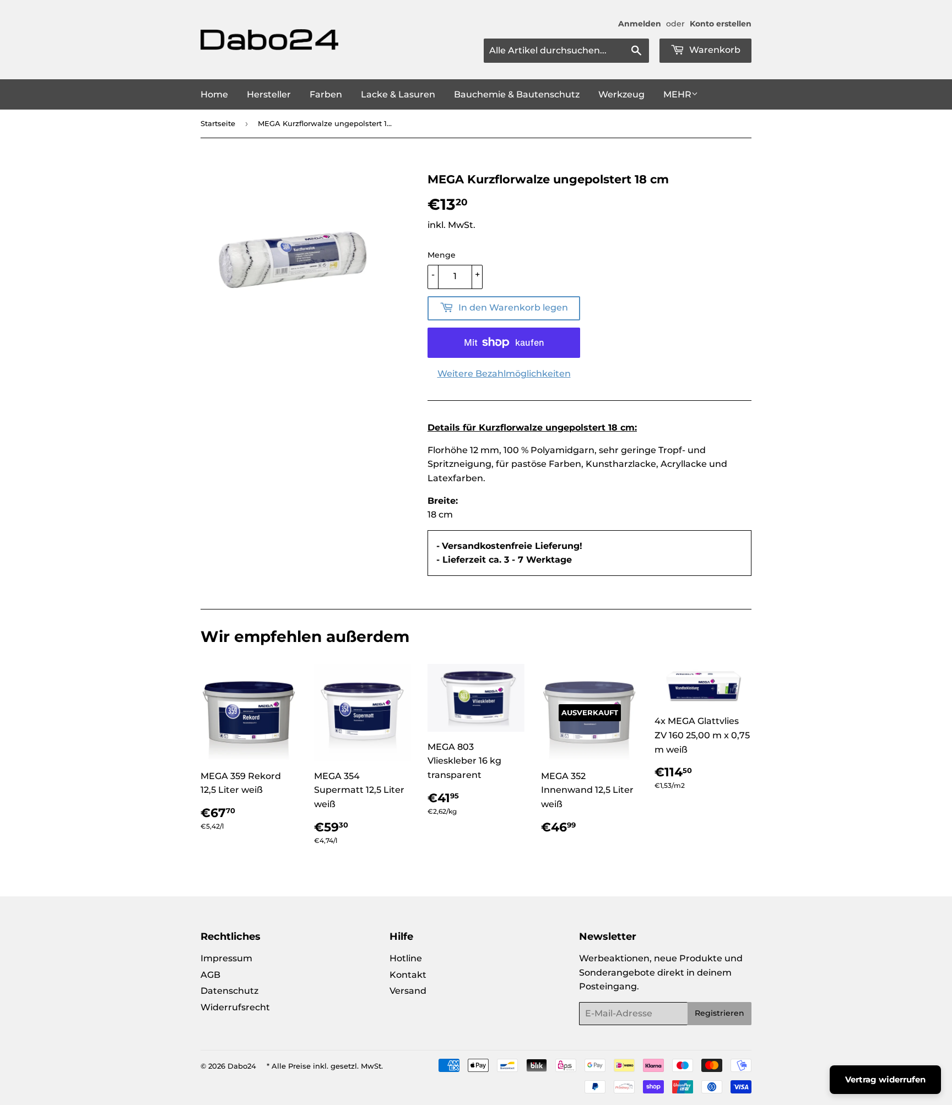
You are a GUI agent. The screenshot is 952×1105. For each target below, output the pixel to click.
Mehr (677, 94)
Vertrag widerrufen (885, 1079)
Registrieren (719, 1013)
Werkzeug (621, 94)
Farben (326, 94)
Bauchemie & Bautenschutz (517, 94)
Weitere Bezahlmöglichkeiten (504, 373)
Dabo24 (242, 1066)
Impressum (226, 958)
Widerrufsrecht (235, 1007)
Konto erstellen (720, 23)
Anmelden (639, 23)
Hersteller (269, 94)
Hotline (406, 958)
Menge (442, 255)
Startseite (218, 123)
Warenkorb (713, 50)
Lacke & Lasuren (398, 94)
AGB (210, 975)
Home (214, 94)
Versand (408, 991)
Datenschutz (229, 991)
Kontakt (408, 975)
